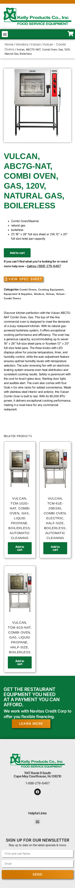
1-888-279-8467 (37, 783)
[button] (5, 34)
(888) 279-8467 (49, 266)
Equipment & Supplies (18, 293)
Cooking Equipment (51, 289)
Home (9, 44)
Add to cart (17, 253)
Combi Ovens (28, 289)
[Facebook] (37, 792)
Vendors (21, 44)
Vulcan (35, 44)
